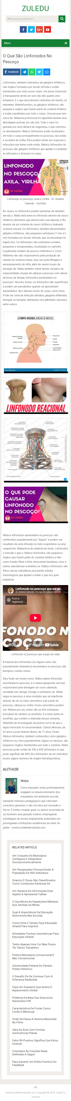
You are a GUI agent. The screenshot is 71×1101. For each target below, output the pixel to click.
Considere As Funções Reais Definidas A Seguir (30, 1052)
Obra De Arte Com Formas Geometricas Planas (28, 1031)
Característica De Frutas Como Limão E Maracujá (31, 1010)
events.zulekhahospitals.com (21, 1092)
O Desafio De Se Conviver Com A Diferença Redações (32, 978)
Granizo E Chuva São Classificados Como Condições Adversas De (33, 882)
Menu (7, 43)
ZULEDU (35, 8)
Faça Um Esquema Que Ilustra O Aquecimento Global (32, 988)
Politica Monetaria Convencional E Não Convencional (33, 956)
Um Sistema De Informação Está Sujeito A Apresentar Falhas (32, 892)
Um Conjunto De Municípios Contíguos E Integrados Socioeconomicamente (29, 859)
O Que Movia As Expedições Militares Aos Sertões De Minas (35, 903)
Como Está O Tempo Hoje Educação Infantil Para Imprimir (34, 924)
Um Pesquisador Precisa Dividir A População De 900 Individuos (33, 871)
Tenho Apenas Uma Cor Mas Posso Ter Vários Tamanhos (34, 946)
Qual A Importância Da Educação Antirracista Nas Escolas (32, 914)
